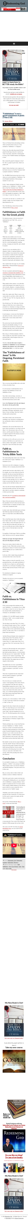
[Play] (4, 124)
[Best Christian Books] (14, 1118)
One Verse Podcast (13, 866)
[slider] (22, 124)
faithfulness (5, 866)
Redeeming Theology (13, 862)
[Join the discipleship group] (14, 10)
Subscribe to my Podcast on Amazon (14, 1127)
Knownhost (8, 1218)
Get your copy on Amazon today (14, 1038)
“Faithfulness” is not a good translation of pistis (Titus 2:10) (13, 115)
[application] (14, 124)
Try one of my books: (14, 1157)
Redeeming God (16, 3)
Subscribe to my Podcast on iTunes (14, 1125)
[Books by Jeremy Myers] (14, 1173)
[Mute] (19, 124)
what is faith (8, 868)
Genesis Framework (19, 1218)
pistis (20, 866)
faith (19, 864)
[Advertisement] (14, 27)
